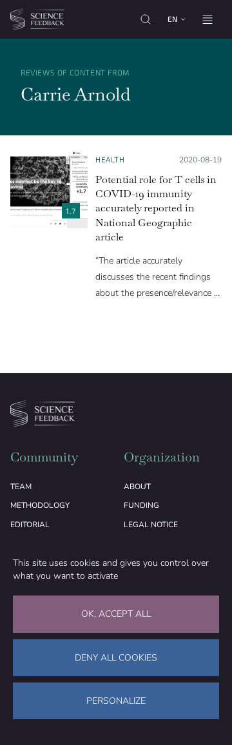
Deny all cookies (116, 658)
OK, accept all (116, 614)
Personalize (116, 701)
